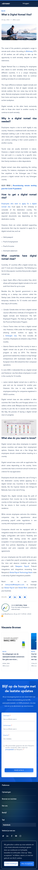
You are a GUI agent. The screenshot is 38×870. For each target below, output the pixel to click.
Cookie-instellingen (11, 863)
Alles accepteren (27, 863)
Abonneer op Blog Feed (2, 616)
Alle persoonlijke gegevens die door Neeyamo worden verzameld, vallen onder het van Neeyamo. (19, 747)
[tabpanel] (15, 652)
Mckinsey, (29, 51)
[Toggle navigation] (35, 3)
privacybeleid (9, 749)
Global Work (22, 588)
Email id (5, 735)
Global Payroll (9, 588)
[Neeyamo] (6, 3)
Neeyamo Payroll (22, 566)
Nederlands (6, 825)
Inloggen (26, 3)
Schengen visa (11, 336)
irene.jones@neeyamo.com (14, 585)
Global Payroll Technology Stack (21, 572)
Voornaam (6, 715)
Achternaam (7, 725)
